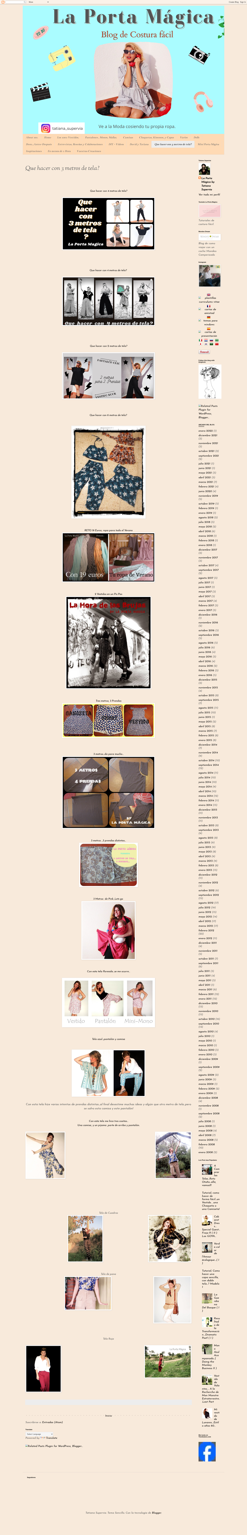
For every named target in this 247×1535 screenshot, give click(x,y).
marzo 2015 (206, 731)
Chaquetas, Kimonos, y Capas (156, 137)
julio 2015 (204, 712)
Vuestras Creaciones (89, 151)
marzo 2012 (206, 926)
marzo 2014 (206, 796)
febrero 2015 (206, 735)
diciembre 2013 (208, 810)
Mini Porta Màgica (208, 144)
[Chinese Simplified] (217, 343)
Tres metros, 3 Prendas (108, 701)
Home (47, 137)
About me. (32, 137)
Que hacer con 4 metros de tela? (108, 191)
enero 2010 (205, 1054)
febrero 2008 (207, 1144)
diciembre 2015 (208, 680)
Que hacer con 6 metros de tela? (108, 415)
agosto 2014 (206, 773)
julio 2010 (204, 1036)
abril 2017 (205, 596)
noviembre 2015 (208, 687)
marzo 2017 (206, 601)
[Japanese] (201, 343)
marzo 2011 (205, 989)
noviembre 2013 (208, 817)
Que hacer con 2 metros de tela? (108, 346)
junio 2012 (205, 912)
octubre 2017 (206, 565)
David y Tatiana (139, 144)
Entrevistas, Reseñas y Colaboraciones (80, 144)
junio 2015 (205, 717)
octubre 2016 (206, 630)
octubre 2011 (206, 959)
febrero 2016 (206, 670)
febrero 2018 (206, 540)
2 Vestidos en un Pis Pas (108, 594)
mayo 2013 (205, 851)
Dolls (196, 137)
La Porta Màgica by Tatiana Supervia (207, 184)
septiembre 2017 (209, 570)
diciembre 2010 (208, 1003)
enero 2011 (205, 999)
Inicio (108, 1416)
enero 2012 (205, 938)
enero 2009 (206, 1093)
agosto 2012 (206, 903)
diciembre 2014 (208, 745)
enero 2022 (206, 431)
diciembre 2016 (208, 615)
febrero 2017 (206, 605)
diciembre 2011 (208, 943)
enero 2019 (205, 513)
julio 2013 (204, 842)
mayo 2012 (205, 916)
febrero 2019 (206, 508)
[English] (209, 294)
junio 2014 (205, 782)
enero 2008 (206, 1152)
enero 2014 (205, 805)
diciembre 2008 (208, 1098)
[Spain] (209, 328)
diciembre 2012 (208, 875)
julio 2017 (204, 582)
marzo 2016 (206, 666)
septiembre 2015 (209, 700)
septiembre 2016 (209, 635)
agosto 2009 (206, 1075)
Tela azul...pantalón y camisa (108, 1039)
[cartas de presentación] (209, 336)
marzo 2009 (206, 1084)
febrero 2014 (206, 800)
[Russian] (212, 339)
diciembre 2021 (208, 435)
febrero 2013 (206, 865)
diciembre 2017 (208, 550)
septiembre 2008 (209, 1113)
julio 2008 (205, 1121)
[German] (209, 317)
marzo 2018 (206, 536)
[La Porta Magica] (207, 1460)
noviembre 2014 (208, 752)
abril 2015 (205, 726)
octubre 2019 (206, 503)
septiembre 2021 (209, 456)
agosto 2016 (206, 643)
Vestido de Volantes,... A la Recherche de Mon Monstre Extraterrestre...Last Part (211, 1389)
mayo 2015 (205, 721)
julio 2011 (204, 971)
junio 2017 (205, 587)
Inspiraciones (34, 151)
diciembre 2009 (208, 1059)
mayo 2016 (205, 656)
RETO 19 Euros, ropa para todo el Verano (108, 530)
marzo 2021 (206, 482)
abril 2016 (205, 661)
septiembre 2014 (209, 765)
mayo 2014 (205, 786)
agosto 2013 (206, 838)
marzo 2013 (206, 861)
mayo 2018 (205, 526)
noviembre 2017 (208, 557)
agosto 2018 (206, 517)
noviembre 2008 (209, 1105)
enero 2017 (205, 610)
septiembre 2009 (209, 1067)
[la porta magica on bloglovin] (210, 398)
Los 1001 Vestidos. (68, 137)
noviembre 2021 (208, 443)
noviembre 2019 (208, 496)
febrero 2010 (206, 1050)
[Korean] (206, 343)
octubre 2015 (206, 695)
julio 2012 (204, 907)
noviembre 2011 (208, 951)
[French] (209, 305)
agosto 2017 (206, 578)
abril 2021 (205, 477)
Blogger (156, 1513)
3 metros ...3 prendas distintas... (108, 840)
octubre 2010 (207, 1019)
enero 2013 (205, 870)
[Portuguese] (217, 339)
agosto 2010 (206, 1031)
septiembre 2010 (209, 1024)
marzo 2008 (206, 1140)
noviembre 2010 (208, 1011)
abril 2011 (204, 985)
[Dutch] (206, 339)
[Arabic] (212, 343)
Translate (51, 1438)
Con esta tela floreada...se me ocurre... (108, 971)
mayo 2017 (205, 591)
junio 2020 (205, 491)
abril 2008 (205, 1135)
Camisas (128, 137)
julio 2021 (204, 463)
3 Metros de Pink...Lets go (108, 899)
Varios (184, 137)
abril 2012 (205, 921)
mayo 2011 (205, 980)
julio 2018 (204, 522)
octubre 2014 (206, 760)
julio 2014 (204, 777)
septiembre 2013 (209, 830)
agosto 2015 (206, 708)
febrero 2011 (206, 994)
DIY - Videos (116, 144)
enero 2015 (205, 740)
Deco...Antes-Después (39, 144)
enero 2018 (205, 545)
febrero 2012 (206, 930)
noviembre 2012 (208, 882)
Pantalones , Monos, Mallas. (101, 137)
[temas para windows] (209, 324)
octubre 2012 (206, 890)
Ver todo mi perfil (209, 194)
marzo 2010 (206, 1045)
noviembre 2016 (208, 622)
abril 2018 (205, 531)
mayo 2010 (205, 1040)
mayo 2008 (205, 1130)
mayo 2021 (205, 473)
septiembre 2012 (209, 895)
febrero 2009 (207, 1089)
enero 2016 (205, 675)
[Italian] (201, 339)
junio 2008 (205, 1126)
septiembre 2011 (208, 963)
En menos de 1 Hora (59, 151)
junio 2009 (205, 1079)
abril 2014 (205, 791)
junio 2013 (205, 847)
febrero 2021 (206, 486)
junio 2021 (205, 468)
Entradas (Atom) (52, 1422)
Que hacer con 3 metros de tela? (173, 144)
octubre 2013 (206, 825)
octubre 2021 (206, 451)
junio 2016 (205, 652)
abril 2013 (205, 856)
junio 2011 (205, 975)
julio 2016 (204, 647)
